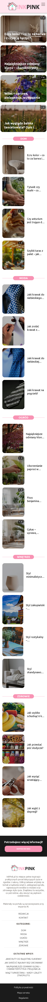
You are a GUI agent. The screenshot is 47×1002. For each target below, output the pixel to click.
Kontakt (23, 918)
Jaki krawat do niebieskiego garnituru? (35, 296)
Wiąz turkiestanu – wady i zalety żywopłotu (23, 974)
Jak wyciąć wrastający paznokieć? (33, 778)
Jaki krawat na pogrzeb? (35, 392)
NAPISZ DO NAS (23, 849)
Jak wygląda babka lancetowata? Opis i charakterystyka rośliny (22, 125)
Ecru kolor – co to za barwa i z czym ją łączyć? (25, 36)
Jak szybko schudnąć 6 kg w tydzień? (35, 714)
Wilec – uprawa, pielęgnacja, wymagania (22, 95)
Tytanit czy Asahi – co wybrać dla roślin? (33, 188)
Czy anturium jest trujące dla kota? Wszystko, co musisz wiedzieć (35, 220)
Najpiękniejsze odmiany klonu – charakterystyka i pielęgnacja (23, 66)
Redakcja (23, 914)
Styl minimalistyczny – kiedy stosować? (35, 575)
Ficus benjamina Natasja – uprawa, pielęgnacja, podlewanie (34, 499)
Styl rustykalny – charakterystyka (35, 639)
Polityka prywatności (23, 987)
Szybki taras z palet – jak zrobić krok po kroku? (35, 252)
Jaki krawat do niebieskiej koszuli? (35, 360)
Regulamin (23, 998)
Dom (23, 138)
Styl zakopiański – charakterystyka (35, 607)
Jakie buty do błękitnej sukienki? (23, 959)
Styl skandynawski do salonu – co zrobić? (35, 670)
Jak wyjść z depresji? (33, 810)
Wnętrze (23, 556)
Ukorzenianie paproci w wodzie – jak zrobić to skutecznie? (34, 467)
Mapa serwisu (23, 993)
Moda (23, 278)
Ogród (23, 417)
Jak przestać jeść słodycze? (35, 746)
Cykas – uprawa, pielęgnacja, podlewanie (34, 531)
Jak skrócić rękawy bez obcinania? (24, 963)
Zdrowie (23, 696)
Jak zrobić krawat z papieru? (33, 328)
